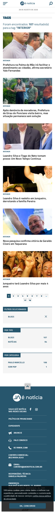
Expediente (14, 425)
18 (30, 300)
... (46, 296)
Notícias (27, 341)
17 (25, 300)
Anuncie (18, 432)
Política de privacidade (20, 418)
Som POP (27, 366)
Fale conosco (20, 440)
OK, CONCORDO (27, 505)
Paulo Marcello (27, 362)
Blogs (11, 316)
